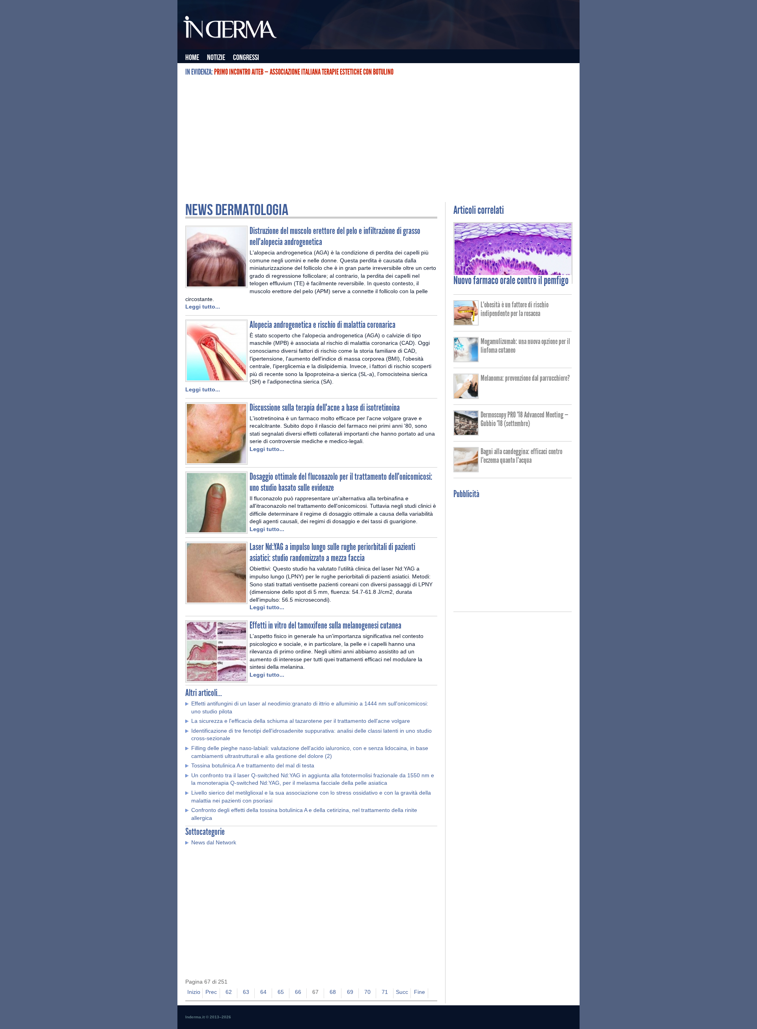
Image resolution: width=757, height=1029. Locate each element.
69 (350, 992)
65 (281, 992)
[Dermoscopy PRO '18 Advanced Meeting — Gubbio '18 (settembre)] (466, 433)
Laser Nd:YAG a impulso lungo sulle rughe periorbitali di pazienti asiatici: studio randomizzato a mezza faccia (332, 552)
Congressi (246, 57)
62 (229, 992)
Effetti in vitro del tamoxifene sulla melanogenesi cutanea (325, 625)
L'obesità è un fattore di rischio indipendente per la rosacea (514, 309)
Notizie (216, 57)
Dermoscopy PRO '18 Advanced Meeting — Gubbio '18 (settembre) (525, 419)
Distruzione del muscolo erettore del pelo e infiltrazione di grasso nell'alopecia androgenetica (335, 236)
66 (298, 992)
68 (333, 992)
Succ (402, 992)
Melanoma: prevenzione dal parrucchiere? (525, 378)
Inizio (193, 992)
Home (192, 57)
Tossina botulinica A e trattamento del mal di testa (252, 765)
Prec (211, 992)
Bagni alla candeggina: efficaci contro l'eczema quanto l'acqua (521, 456)
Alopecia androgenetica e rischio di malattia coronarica (322, 324)
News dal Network (213, 842)
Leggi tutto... (202, 306)
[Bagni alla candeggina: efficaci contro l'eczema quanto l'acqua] (466, 469)
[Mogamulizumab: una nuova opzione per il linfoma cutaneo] (466, 359)
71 (385, 992)
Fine (419, 992)
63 (246, 992)
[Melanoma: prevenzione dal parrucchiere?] (466, 396)
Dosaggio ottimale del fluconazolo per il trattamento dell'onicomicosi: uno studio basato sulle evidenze (341, 482)
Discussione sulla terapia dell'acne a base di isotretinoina (325, 407)
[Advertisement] (378, 139)
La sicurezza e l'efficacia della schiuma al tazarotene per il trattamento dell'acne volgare (300, 721)
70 (367, 992)
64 (263, 992)
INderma (230, 28)
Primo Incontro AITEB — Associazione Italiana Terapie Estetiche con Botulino (303, 72)
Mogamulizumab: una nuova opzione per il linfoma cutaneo (525, 346)
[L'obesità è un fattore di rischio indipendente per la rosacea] (466, 323)
